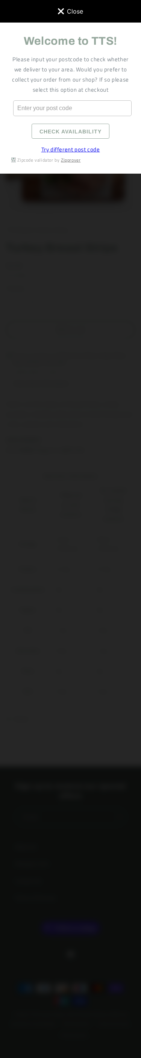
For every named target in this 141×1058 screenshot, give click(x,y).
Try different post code (70, 149)
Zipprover (70, 159)
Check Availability (70, 132)
